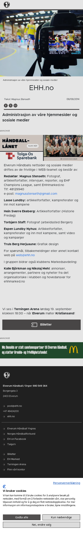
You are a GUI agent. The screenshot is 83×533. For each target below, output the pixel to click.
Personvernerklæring (66, 483)
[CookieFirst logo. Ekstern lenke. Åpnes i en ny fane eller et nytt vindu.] (4, 486)
